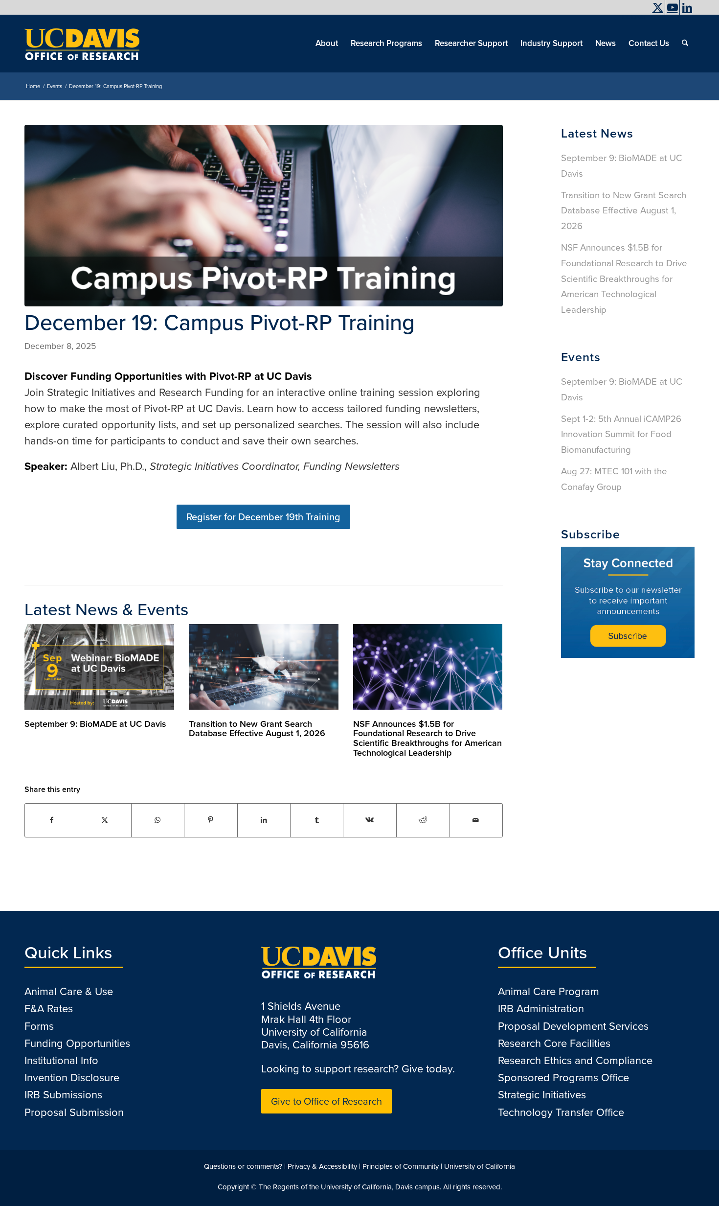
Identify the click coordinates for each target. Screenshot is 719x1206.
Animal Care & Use (68, 991)
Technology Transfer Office (561, 1112)
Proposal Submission (74, 1112)
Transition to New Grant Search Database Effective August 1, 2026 (257, 729)
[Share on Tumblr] (317, 820)
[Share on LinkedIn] (264, 820)
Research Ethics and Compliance (575, 1060)
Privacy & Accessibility (322, 1166)
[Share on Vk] (369, 820)
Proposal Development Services (573, 1026)
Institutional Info (61, 1060)
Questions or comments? (243, 1166)
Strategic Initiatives (542, 1095)
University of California (479, 1166)
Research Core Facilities (554, 1043)
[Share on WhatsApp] (158, 820)
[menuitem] (631, 17)
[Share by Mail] (475, 820)
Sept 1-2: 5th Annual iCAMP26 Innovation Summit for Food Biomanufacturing (621, 434)
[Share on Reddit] (423, 820)
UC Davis (633, 17)
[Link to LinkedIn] (687, 7)
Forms (39, 1026)
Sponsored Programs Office (563, 1077)
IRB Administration (541, 1008)
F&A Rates (48, 1008)
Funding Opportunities (77, 1043)
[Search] (685, 43)
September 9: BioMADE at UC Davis (95, 724)
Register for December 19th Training (263, 517)
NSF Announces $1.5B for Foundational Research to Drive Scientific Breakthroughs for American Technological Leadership (427, 738)
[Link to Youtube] (672, 7)
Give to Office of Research (326, 1101)
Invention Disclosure (71, 1077)
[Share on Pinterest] (210, 820)
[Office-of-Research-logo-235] (81, 43)
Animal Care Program (548, 991)
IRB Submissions (63, 1095)
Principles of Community (400, 1166)
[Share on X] (104, 820)
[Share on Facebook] (51, 820)
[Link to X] (658, 7)
